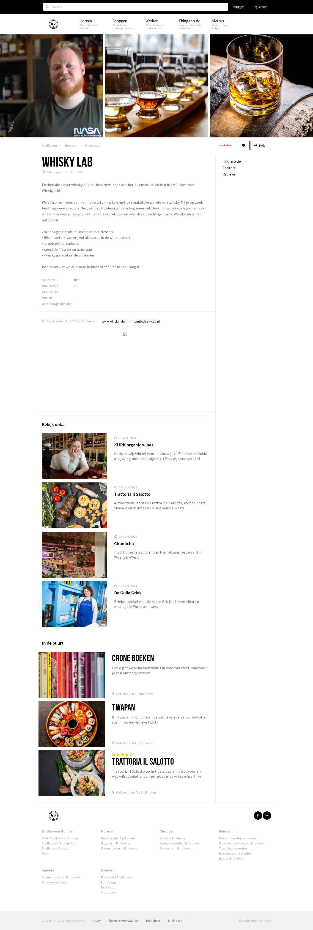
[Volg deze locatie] (244, 145)
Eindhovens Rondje (57, 831)
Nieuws (107, 870)
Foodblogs (109, 882)
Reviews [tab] (229, 174)
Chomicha (124, 543)
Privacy (96, 921)
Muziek (47, 298)
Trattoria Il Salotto (132, 494)
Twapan (123, 707)
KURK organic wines (134, 445)
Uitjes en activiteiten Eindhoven (242, 843)
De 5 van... (108, 887)
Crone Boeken (133, 658)
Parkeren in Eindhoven (176, 848)
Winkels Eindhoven (173, 838)
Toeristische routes (233, 848)
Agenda (48, 870)
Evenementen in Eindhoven (62, 877)
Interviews (109, 892)
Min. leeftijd (50, 286)
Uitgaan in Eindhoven (116, 843)
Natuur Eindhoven (232, 858)
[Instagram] (267, 815)
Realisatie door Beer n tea (254, 921)
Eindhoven (175, 921)
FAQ (45, 853)
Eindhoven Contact (55, 848)
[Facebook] (258, 815)
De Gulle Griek (128, 593)
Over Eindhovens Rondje (60, 838)
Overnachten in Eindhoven (120, 848)
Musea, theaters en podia (238, 838)
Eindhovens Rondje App (59, 843)
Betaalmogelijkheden (57, 304)
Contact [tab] (229, 167)
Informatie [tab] (231, 161)
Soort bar (48, 280)
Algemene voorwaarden (124, 921)
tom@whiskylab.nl (146, 321)
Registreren (260, 7)
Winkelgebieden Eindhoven (180, 843)
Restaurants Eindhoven (118, 838)
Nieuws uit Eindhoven (116, 877)
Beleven (225, 831)
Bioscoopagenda (54, 882)
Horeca (107, 831)
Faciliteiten (50, 292)
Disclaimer (153, 921)
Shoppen (167, 831)
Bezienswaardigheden (235, 853)
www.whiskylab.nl (114, 321)
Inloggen (238, 7)
